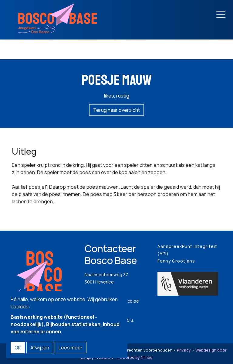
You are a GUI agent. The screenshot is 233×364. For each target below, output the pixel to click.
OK (18, 347)
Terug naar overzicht (116, 110)
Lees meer (71, 347)
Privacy (184, 350)
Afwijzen (39, 347)
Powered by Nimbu (135, 357)
